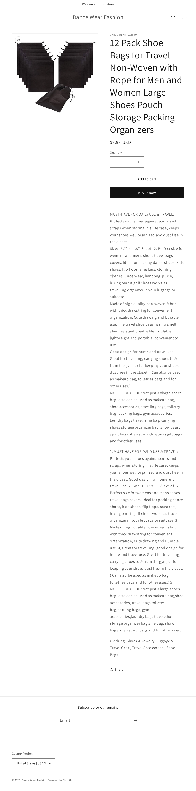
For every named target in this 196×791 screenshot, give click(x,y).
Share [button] (119, 669)
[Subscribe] (135, 720)
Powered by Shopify (60, 780)
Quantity (116, 152)
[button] (10, 17)
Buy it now (147, 193)
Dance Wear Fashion (34, 780)
